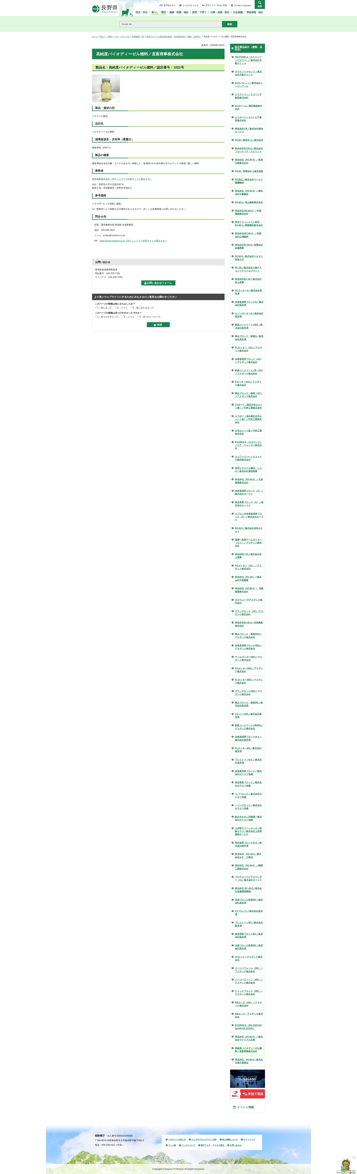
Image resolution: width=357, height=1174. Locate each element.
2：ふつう (122, 308)
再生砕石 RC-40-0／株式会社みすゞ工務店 (248, 855)
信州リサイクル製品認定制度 (159, 36)
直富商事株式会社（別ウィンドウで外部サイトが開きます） (122, 179)
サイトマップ (249, 1139)
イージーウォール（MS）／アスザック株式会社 (249, 969)
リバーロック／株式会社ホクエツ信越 (248, 795)
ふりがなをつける (190, 5)
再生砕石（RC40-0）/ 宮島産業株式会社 (249, 590)
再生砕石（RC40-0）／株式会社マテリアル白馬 (249, 1038)
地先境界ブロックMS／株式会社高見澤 (249, 935)
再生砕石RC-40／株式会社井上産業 (248, 280)
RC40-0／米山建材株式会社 (249, 202)
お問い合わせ (236, 1145)
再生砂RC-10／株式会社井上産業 (248, 555)
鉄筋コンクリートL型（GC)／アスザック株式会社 (249, 372)
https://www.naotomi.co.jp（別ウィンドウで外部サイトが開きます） (133, 241)
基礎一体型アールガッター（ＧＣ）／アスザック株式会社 (248, 542)
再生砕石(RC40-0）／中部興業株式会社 (248, 212)
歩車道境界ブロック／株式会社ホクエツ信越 (248, 772)
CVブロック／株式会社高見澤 (249, 912)
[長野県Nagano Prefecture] (104, 9)
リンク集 (172, 1145)
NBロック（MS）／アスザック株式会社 (248, 1004)
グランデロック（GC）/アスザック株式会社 (249, 613)
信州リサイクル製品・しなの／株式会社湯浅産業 (248, 469)
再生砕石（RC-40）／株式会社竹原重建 (248, 578)
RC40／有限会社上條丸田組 (249, 171)
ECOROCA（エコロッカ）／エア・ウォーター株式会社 (248, 445)
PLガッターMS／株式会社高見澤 (248, 749)
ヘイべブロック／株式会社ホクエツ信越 (248, 807)
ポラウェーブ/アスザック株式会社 (248, 601)
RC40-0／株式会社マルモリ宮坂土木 (249, 258)
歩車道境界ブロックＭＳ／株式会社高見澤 (248, 738)
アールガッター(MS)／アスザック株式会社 (248, 658)
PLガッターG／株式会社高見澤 (248, 292)
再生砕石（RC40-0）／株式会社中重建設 (249, 192)
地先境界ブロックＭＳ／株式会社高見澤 (248, 844)
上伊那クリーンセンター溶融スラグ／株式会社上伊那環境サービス (248, 831)
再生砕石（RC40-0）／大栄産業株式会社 (249, 481)
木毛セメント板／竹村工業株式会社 (248, 432)
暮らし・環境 (106, 36)
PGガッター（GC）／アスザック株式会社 (248, 567)
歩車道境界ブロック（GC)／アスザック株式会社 (248, 360)
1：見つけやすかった (108, 317)
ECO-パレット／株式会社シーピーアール (249, 84)
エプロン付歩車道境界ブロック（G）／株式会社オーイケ (249, 517)
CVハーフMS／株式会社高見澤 (248, 715)
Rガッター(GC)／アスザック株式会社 (248, 383)
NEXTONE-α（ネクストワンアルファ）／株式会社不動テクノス (248, 60)
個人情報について (230, 1139)
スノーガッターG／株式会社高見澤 (249, 315)
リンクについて (188, 1145)
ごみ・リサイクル (122, 36)
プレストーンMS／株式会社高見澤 (249, 924)
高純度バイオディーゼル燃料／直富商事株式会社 (248, 1049)
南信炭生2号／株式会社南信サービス (249, 130)
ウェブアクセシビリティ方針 (204, 1139)
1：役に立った (104, 308)
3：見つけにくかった (150, 317)
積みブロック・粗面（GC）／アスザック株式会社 (249, 395)
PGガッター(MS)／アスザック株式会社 (249, 670)
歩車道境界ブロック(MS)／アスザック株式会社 (248, 647)
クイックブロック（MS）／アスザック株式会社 (249, 992)
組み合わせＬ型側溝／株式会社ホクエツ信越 (248, 818)
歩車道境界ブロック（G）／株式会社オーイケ (249, 492)
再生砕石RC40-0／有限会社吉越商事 (249, 246)
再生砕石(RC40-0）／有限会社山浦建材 (248, 235)
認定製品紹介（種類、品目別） (187, 36)
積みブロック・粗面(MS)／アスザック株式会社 (248, 635)
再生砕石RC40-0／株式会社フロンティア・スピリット (249, 150)
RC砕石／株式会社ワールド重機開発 (249, 181)
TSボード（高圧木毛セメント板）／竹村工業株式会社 (248, 406)
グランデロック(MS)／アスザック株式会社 (248, 692)
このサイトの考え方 (177, 1139)
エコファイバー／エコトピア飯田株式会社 (248, 458)
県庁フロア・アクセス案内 (212, 1145)
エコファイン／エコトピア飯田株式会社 (248, 96)
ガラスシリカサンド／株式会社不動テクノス (248, 73)
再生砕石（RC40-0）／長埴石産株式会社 (249, 161)
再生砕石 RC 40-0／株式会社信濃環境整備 (248, 890)
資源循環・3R (138, 36)
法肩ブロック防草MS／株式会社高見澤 (249, 901)
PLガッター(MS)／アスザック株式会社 (249, 681)
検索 (260, 6)
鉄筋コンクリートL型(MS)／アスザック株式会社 (249, 727)
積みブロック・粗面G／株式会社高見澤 (249, 337)
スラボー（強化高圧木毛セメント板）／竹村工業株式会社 (248, 419)
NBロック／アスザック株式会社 (249, 1015)
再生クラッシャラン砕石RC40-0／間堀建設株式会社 (249, 223)
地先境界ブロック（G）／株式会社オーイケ (249, 504)
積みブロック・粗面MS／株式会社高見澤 (249, 704)
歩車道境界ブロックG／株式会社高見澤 (249, 303)
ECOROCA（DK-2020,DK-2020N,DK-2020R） (248, 1027)
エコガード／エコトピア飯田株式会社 (248, 119)
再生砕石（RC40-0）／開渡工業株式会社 (249, 867)
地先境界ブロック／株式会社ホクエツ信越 (248, 784)
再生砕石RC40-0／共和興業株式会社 (249, 624)
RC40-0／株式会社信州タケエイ (249, 529)
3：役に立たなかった (143, 308)
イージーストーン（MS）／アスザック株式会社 (249, 981)
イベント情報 (245, 1107)
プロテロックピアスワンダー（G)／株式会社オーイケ (248, 878)
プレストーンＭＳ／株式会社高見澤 (248, 761)
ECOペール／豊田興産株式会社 (248, 107)
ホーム (95, 36)
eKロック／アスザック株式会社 (248, 958)
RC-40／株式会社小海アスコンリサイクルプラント (248, 269)
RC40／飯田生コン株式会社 (249, 140)
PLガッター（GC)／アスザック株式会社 (248, 349)
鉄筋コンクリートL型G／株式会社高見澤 (249, 326)
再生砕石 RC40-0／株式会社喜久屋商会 (249, 1061)
